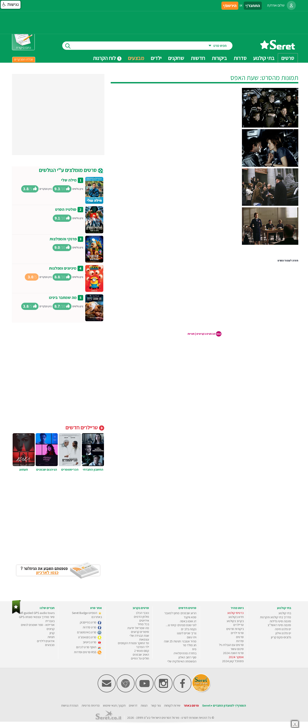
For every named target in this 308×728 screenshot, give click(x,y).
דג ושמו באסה (188, 621)
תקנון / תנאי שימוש (114, 705)
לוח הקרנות (105, 58)
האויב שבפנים (141, 654)
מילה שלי (69, 180)
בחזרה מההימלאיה (185, 653)
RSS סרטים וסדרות (85, 652)
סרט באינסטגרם (87, 632)
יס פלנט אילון (283, 633)
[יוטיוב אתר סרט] (145, 691)
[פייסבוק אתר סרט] (182, 691)
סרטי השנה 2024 (233, 653)
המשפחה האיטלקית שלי (181, 661)
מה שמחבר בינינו (63, 297)
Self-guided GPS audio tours (36, 613)
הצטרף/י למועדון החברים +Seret (224, 705)
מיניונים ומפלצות (62, 268)
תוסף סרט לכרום (86, 647)
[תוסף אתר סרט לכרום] (126, 691)
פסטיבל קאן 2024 (233, 661)
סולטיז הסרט (65, 209)
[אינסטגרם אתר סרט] (163, 691)
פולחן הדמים (141, 617)
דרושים (133, 705)
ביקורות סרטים (235, 629)
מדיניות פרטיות (91, 705)
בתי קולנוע (284, 613)
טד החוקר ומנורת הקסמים (133, 643)
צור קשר (156, 705)
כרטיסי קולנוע (235, 613)
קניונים (51, 629)
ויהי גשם (191, 637)
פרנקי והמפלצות (63, 238)
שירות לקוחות (172, 705)
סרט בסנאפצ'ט (87, 637)
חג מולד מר (189, 645)
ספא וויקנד (190, 617)
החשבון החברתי (93, 469)
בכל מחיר (143, 624)
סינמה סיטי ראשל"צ (279, 625)
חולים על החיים (140, 658)
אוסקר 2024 (236, 657)
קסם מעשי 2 (141, 651)
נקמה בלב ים (188, 629)
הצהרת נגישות (69, 705)
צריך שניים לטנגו (186, 633)
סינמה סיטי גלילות (280, 621)
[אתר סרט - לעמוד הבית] (16, 613)
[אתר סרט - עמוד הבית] (277, 48)
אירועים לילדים (46, 641)
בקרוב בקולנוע (235, 621)
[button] (11, 5)
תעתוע (23, 469)
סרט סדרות (90, 627)
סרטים (240, 637)
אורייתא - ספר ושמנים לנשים (38, 625)
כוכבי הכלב (142, 613)
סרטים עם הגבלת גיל (231, 645)
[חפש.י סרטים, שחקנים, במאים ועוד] (67, 45)
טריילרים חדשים (82, 427)
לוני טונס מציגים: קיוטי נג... (181, 625)
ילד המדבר (142, 647)
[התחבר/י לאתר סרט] (291, 5)
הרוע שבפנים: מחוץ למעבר (180, 613)
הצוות (144, 705)
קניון (52, 633)
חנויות (51, 637)
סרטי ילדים (237, 633)
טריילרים (238, 625)
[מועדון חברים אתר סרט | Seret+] (107, 691)
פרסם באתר (191, 705)
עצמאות (144, 639)
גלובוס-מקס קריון (281, 637)
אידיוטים (144, 620)
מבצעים (136, 58)
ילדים (156, 58)
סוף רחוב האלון (187, 657)
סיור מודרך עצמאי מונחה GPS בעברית (37, 619)
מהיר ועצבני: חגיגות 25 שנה (180, 641)
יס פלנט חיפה (283, 629)
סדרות (240, 641)
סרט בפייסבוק (88, 622)
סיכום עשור (237, 649)
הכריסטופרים (69, 469)
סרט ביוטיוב (90, 642)
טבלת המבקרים (23, 59)
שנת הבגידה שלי (139, 636)
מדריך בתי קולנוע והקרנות (275, 617)
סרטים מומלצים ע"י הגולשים (68, 170)
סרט (184, 718)
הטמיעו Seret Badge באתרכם (87, 615)
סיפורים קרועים (140, 632)
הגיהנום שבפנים (46, 469)
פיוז (194, 649)
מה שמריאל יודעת (138, 628)
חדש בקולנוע (236, 617)
